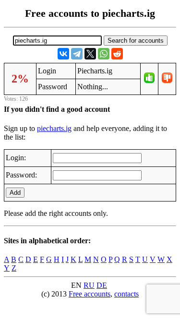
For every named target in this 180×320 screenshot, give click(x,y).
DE (101, 285)
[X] (90, 53)
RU (89, 285)
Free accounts (89, 294)
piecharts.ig (54, 128)
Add (15, 192)
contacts (126, 294)
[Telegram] (77, 53)
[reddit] (117, 53)
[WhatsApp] (103, 53)
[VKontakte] (63, 53)
